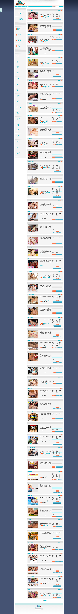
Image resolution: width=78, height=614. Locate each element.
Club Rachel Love (31, 258)
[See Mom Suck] (33, 417)
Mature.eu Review (59, 144)
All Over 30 (30, 306)
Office (17, 117)
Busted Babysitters (31, 10)
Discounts (44, 109)
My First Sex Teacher (31, 447)
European (44, 40)
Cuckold (18, 79)
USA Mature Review (59, 121)
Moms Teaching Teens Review (57, 572)
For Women (18, 95)
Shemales (18, 140)
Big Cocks (18, 66)
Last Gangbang (30, 542)
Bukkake (18, 73)
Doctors (18, 84)
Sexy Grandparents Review (57, 76)
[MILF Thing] (33, 288)
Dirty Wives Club (30, 317)
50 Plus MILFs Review (59, 395)
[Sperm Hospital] (33, 51)
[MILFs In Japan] (33, 217)
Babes (17, 62)
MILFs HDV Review (59, 207)
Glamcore (18, 97)
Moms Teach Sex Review (57, 279)
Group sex (46, 548)
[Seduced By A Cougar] (33, 440)
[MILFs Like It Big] (33, 559)
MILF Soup (29, 365)
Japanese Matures (31, 223)
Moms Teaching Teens (31, 565)
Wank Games (21, 20)
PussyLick (18, 135)
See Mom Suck (30, 411)
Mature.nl (18, 27)
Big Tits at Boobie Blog (21, 12)
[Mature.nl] (33, 28)
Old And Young (18, 118)
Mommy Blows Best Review (57, 362)
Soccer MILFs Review (59, 63)
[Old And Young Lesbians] (33, 132)
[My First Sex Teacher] (33, 452)
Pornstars (18, 130)
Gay (17, 96)
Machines (18, 112)
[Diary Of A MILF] (33, 155)
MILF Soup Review (59, 372)
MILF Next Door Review (59, 431)
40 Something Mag (31, 400)
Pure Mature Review (59, 112)
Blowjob (18, 71)
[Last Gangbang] (33, 547)
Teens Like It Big (19, 34)
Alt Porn (18, 55)
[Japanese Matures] (33, 228)
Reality (17, 136)
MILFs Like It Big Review (59, 561)
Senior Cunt (30, 34)
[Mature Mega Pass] (33, 501)
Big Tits (18, 67)
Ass (17, 61)
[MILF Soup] (33, 371)
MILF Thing (30, 282)
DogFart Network (19, 30)
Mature (48, 16)
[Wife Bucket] (33, 476)
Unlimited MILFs (30, 161)
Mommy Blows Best (31, 352)
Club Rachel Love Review (57, 268)
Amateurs (18, 56)
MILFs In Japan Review (59, 219)
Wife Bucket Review (59, 479)
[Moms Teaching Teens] (33, 570)
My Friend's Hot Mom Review (57, 492)
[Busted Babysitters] (33, 15)
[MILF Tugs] (33, 382)
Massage (18, 113)
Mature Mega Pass (31, 495)
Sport (17, 147)
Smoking (18, 142)
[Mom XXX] (33, 524)
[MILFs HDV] (33, 205)
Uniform (18, 153)
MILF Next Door (30, 423)
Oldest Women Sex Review (57, 336)
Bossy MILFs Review (59, 243)
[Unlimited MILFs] (33, 166)
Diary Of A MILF (30, 149)
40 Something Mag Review (57, 408)
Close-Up (18, 77)
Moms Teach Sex (30, 271)
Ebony (17, 85)
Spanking (18, 146)
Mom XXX (29, 519)
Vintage (18, 154)
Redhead (18, 137)
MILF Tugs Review (59, 383)
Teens (47, 17)
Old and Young (41, 41)
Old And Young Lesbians (32, 126)
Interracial (18, 108)
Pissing (18, 129)
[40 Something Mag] (33, 405)
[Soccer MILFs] (33, 62)
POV (17, 131)
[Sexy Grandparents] (33, 74)
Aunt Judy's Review (59, 98)
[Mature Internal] (33, 85)
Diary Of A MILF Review (59, 157)
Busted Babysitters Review (57, 19)
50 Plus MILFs (30, 388)
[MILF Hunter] (33, 512)
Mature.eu (30, 138)
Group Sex (18, 101)
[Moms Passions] (33, 180)
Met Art (18, 36)
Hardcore (46, 16)
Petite (17, 126)
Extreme (18, 89)
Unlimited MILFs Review (57, 171)
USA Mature (30, 115)
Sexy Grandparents (31, 68)
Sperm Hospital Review (59, 50)
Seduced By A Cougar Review (57, 444)
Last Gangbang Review (59, 549)
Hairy (17, 102)
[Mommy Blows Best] (33, 357)
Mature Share (30, 340)
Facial (17, 90)
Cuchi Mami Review (59, 254)
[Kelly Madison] (33, 465)
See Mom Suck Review (59, 418)
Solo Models (41, 265)
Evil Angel (18, 46)
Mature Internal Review (59, 86)
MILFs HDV (30, 200)
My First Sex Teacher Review (57, 456)
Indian (17, 106)
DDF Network (19, 41)
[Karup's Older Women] (33, 300)
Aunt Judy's (30, 91)
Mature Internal (30, 80)
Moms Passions (30, 175)
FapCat (21, 14)
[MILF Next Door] (33, 428)
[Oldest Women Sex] (33, 334)
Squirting (18, 148)
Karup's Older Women (31, 294)
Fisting (17, 94)
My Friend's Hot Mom (31, 482)
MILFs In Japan (30, 211)
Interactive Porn (19, 107)
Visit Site (57, 18)
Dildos (17, 83)
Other (17, 119)
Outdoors (18, 120)
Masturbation (18, 114)
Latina (49, 253)
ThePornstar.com (21, 18)
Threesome (18, 152)
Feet (17, 91)
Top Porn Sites (21, 6)
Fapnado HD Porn (26, 6)
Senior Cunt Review (59, 39)
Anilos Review (59, 597)
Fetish (46, 40)
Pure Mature (30, 103)
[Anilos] (33, 594)
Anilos (29, 589)
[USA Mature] (33, 120)
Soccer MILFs (30, 57)
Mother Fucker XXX (31, 186)
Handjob (18, 103)
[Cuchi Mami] (33, 252)
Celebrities (18, 74)
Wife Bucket (30, 471)
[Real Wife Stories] (33, 582)
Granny (18, 100)
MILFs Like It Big (30, 553)
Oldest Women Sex (31, 329)
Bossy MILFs (30, 235)
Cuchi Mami (30, 247)
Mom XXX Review (59, 526)
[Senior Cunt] (33, 39)
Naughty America (19, 35)
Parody (18, 124)
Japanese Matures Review (57, 232)
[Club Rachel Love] (33, 264)
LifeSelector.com (19, 33)
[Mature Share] (33, 346)
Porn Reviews (17, 6)
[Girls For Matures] (33, 536)
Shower (18, 141)
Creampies (18, 78)
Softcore (18, 143)
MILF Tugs (29, 377)
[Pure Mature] (33, 108)
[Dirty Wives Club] (33, 323)
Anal (17, 57)
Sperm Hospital (30, 45)
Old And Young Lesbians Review (57, 134)
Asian (17, 60)
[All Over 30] (33, 311)
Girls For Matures (31, 530)
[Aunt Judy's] (33, 97)
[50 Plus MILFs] (33, 394)
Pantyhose (18, 123)
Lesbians (47, 429)
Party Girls (18, 125)
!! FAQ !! (30, 6)
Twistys (18, 45)
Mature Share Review (59, 347)
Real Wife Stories (31, 576)
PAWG (18, 29)
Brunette (18, 72)
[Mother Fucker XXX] (33, 191)
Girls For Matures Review (57, 538)
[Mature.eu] (33, 143)
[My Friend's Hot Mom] (33, 488)
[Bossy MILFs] (33, 241)
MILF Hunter (30, 507)
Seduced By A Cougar (31, 434)
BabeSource (21, 13)
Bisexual (18, 68)
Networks (48, 501)
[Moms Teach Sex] (33, 276)
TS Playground (19, 47)
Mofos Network (19, 40)
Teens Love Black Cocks (20, 39)
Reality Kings (18, 28)
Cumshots (18, 80)
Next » (46, 600)
